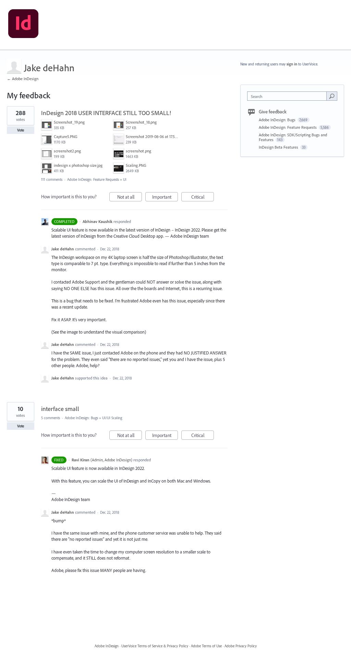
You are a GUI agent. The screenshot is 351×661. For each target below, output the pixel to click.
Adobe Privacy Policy (241, 646)
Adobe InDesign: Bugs (81, 417)
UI (124, 179)
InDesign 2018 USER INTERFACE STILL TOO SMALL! (106, 113)
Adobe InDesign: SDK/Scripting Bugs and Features (293, 137)
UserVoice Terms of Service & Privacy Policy (154, 646)
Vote (20, 130)
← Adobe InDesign (22, 78)
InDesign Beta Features (279, 147)
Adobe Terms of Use (206, 646)
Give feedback (273, 112)
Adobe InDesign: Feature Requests (93, 179)
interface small (60, 409)
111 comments (51, 179)
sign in (292, 64)
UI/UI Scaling (112, 417)
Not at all (129, 197)
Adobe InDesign (107, 646)
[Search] (331, 95)
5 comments (50, 417)
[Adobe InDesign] (23, 25)
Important (165, 197)
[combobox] (288, 96)
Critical (202, 197)
